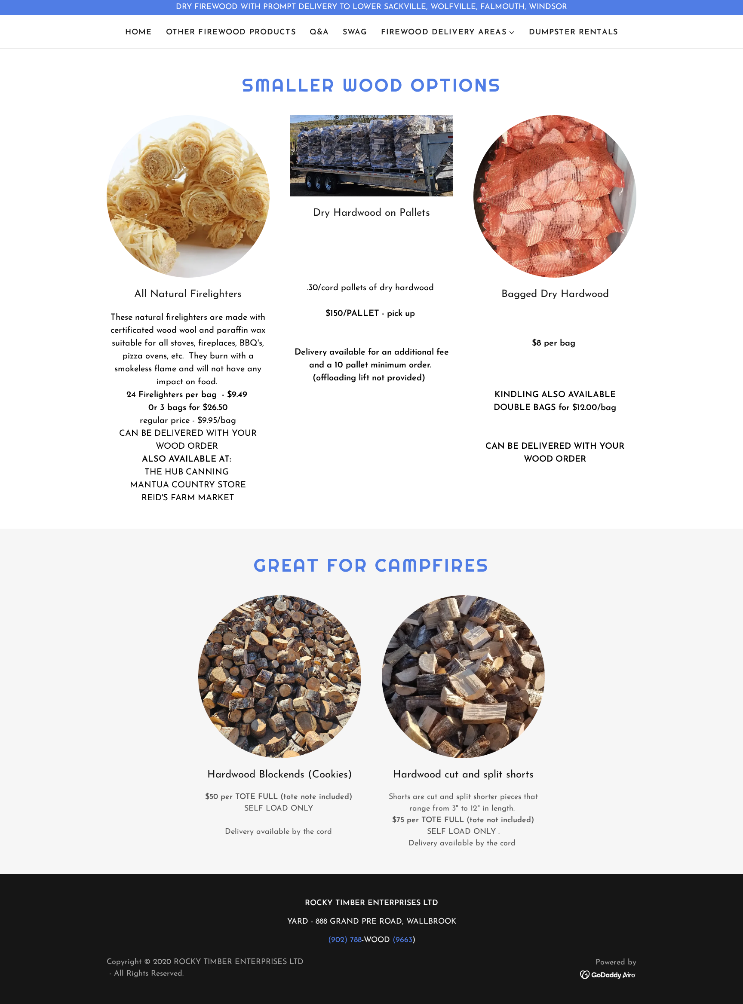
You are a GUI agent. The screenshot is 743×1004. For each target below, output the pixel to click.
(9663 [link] (402, 940)
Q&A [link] (319, 33)
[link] (608, 975)
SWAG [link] (355, 33)
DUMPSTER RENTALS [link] (573, 33)
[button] (448, 33)
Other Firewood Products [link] (231, 33)
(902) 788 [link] (345, 940)
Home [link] (138, 33)
